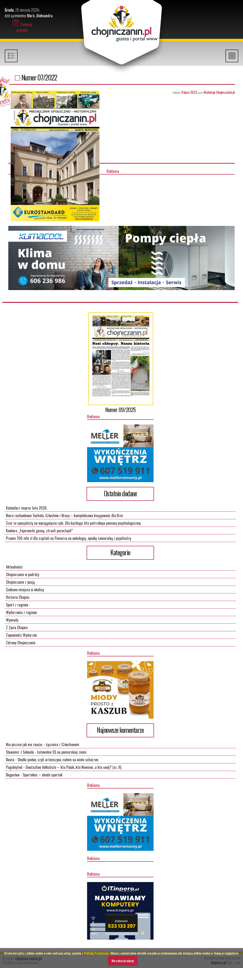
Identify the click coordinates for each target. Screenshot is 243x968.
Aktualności (14, 567)
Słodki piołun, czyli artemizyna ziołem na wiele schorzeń (58, 759)
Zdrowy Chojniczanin (20, 642)
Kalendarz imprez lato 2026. (26, 508)
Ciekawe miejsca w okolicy (25, 589)
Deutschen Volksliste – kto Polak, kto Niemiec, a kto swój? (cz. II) (73, 767)
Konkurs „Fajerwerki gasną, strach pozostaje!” (39, 530)
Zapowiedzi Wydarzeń (21, 635)
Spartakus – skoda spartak (42, 775)
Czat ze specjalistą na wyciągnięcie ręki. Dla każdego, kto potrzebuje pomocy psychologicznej (73, 523)
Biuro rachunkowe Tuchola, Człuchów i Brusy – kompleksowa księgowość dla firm (64, 515)
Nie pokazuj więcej (123, 960)
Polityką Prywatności (96, 952)
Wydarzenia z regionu (21, 612)
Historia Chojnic (17, 597)
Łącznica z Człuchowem (62, 744)
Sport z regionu (17, 605)
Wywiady (12, 620)
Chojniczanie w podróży (22, 574)
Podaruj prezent (24, 27)
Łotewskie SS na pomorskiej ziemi (61, 752)
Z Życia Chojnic (17, 627)
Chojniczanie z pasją (20, 582)
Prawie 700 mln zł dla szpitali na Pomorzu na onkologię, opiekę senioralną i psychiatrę (68, 538)
